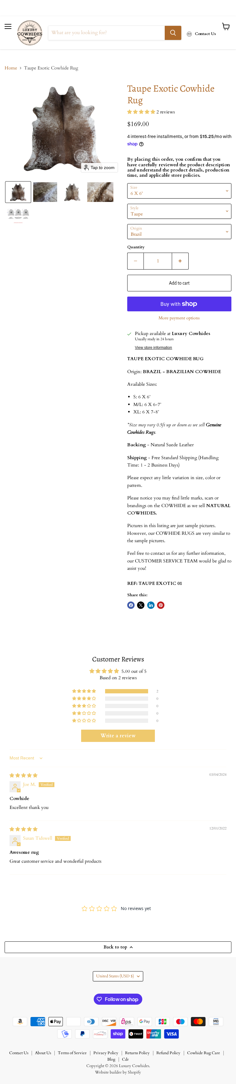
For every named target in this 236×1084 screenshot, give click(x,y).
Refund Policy (168, 1053)
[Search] (173, 33)
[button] (18, 192)
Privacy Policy (105, 1053)
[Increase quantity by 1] (180, 261)
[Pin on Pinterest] (160, 605)
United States (115, 976)
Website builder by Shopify (118, 1072)
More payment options (179, 318)
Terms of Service (72, 1053)
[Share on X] (140, 605)
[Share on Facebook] (131, 605)
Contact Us (18, 1053)
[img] (23, 775)
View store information (153, 347)
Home (11, 68)
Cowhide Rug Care (203, 1053)
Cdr (125, 1059)
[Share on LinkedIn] (151, 605)
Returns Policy (137, 1053)
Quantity (135, 247)
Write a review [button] (118, 735)
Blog (111, 1059)
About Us (43, 1053)
